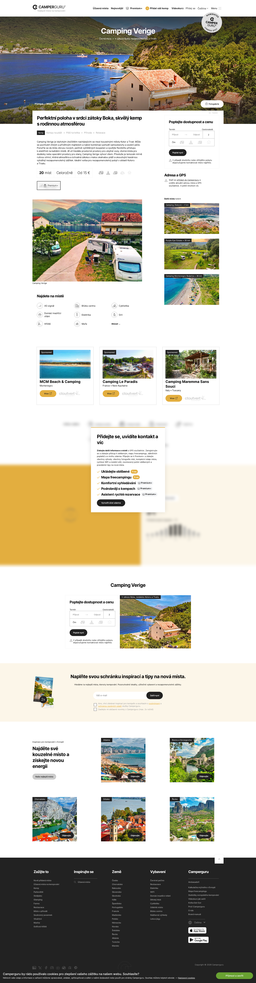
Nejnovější (117, 8)
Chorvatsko (117, 884)
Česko (115, 880)
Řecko (115, 934)
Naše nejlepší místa (44, 776)
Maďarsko (116, 915)
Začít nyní (154, 695)
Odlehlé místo (156, 907)
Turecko (116, 942)
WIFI (152, 892)
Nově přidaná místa (42, 880)
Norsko (115, 926)
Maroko (115, 946)
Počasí (60, 103)
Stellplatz (38, 896)
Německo (116, 922)
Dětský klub (155, 899)
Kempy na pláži (54, 132)
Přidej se (190, 8)
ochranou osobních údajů (110, 706)
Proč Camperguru (196, 906)
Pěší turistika (73, 132)
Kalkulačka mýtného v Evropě (201, 887)
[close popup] (239, 915)
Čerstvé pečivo (157, 880)
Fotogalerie (214, 104)
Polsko (115, 919)
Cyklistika (154, 903)
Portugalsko (117, 907)
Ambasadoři (193, 882)
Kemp (36, 888)
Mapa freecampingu (197, 891)
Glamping (38, 899)
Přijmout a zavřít (234, 975)
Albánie (115, 938)
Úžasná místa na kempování (46, 884)
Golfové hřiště (40, 926)
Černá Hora (105, 38)
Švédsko (116, 930)
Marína (37, 922)
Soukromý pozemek (43, 915)
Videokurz (178, 8)
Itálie (114, 899)
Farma (36, 903)
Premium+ (136, 8)
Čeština (202, 8)
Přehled (39, 103)
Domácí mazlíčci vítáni (160, 896)
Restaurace (39, 907)
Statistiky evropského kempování (203, 895)
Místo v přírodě (40, 911)
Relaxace (100, 132)
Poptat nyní (177, 152)
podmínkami (154, 703)
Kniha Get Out (194, 903)
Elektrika (154, 888)
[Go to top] (219, 859)
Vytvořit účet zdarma (111, 503)
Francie (115, 911)
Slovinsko (116, 896)
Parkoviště (38, 892)
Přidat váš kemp (159, 8)
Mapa (50, 103)
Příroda (88, 132)
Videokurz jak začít (196, 899)
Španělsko (116, 903)
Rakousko (116, 888)
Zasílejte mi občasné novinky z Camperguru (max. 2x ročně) (125, 709)
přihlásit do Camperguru (188, 180)
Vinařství (38, 919)
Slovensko (116, 892)
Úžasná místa (100, 8)
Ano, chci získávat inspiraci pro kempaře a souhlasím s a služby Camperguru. (129, 704)
